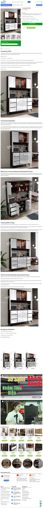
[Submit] (29, 2)
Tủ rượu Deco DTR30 (13, 453)
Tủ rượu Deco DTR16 (4, 453)
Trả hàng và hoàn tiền (25, 497)
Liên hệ (23, 489)
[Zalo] (40, 503)
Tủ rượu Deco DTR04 (38, 437)
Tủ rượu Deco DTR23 (13, 437)
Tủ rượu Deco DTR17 (21, 453)
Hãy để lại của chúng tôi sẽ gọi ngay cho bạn (11, 42)
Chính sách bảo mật (25, 495)
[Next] (19, 21)
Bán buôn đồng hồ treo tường (26, 498)
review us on (6, 480)
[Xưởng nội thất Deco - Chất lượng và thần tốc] (6, 2)
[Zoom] (2, 33)
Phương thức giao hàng (25, 494)
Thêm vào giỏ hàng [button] (4, 440)
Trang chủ (2, 7)
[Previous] (2, 21)
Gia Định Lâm (34, 474)
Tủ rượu (6, 7)
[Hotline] (40, 505)
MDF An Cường (10, 222)
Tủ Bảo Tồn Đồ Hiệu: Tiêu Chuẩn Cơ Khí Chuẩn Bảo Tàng (17, 497)
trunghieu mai (21, 474)
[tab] (1, 49)
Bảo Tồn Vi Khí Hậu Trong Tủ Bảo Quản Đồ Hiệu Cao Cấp (17, 500)
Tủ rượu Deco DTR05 (21, 437)
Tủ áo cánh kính (24, 500)
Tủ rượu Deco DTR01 (38, 453)
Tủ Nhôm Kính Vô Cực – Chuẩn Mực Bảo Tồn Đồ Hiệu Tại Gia (17, 504)
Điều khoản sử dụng (25, 491)
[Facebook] (40, 501)
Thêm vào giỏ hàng (31, 27)
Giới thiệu (23, 488)
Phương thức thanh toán (25, 492)
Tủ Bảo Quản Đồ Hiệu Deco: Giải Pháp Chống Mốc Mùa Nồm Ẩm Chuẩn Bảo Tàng (17, 493)
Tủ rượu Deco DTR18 (4, 437)
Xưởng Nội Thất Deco (6, 337)
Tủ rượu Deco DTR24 (30, 453)
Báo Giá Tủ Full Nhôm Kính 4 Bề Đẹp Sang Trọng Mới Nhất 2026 (17, 489)
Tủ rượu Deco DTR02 (30, 437)
